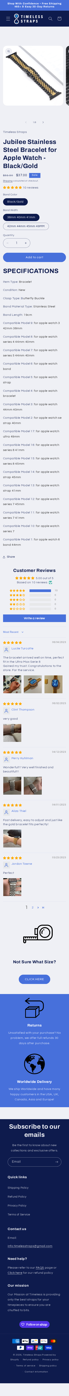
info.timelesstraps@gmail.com (30, 1246)
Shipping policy (48, 1366)
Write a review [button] (34, 618)
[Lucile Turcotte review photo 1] (12, 684)
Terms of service (25, 1366)
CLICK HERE (34, 979)
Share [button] (11, 556)
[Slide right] (43, 122)
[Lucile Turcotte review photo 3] (53, 684)
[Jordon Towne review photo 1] (12, 887)
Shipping (8, 181)
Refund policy (31, 1360)
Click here (15, 1272)
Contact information (36, 1372)
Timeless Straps (32, 1355)
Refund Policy (17, 1196)
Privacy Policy (17, 1205)
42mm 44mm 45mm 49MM (26, 226)
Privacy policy (51, 1360)
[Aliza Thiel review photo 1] (12, 838)
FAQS (40, 1267)
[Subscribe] (56, 1162)
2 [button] (33, 907)
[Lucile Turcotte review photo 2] (33, 684)
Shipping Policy (18, 1187)
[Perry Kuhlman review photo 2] (33, 786)
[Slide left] (26, 122)
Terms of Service (19, 1214)
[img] (12, 642)
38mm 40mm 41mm (21, 217)
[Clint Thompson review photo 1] (12, 733)
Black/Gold (15, 201)
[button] (8, 18)
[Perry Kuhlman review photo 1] (12, 786)
